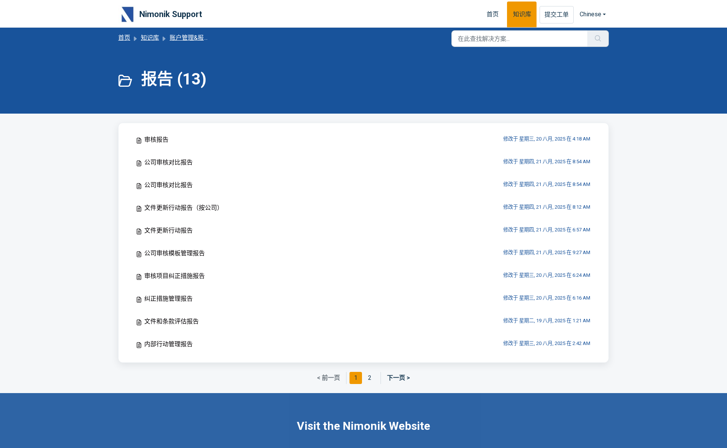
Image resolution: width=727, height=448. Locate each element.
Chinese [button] (590, 14)
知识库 (522, 14)
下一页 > (398, 377)
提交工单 (556, 14)
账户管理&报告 (190, 37)
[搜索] (598, 38)
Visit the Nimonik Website (363, 425)
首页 (493, 14)
